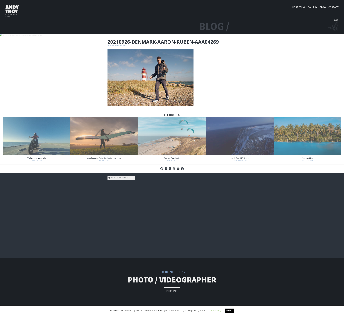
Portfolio (298, 7)
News (336, 24)
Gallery (312, 7)
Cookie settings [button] (215, 310)
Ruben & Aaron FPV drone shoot (122, 178)
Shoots (335, 26)
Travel (335, 30)
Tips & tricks (333, 28)
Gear (336, 22)
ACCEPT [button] (229, 310)
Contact (333, 7)
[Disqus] (172, 218)
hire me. (172, 291)
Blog (323, 7)
